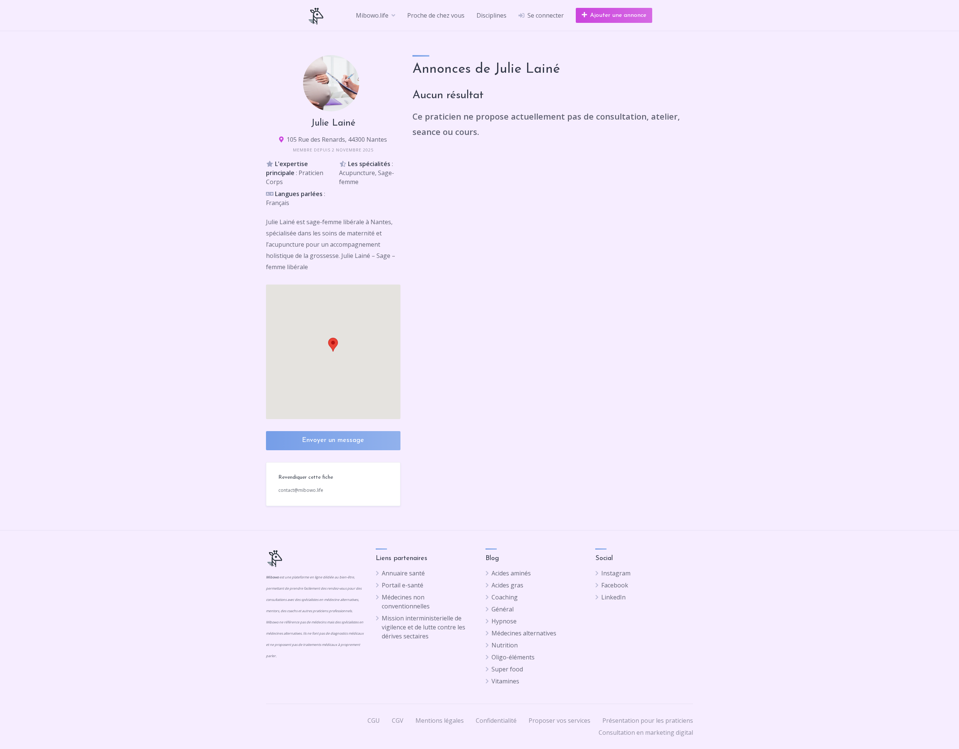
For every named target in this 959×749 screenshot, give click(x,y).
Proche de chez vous (436, 15)
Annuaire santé (403, 573)
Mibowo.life (372, 15)
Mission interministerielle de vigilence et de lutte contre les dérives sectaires (423, 627)
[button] (333, 345)
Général (502, 609)
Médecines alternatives (523, 633)
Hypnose (504, 621)
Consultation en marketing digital (646, 732)
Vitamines (505, 681)
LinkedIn (613, 597)
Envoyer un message (333, 440)
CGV (397, 720)
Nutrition (504, 645)
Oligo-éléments (513, 657)
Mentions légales (439, 720)
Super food (507, 669)
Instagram (615, 573)
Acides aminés (511, 573)
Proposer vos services (559, 720)
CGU (373, 720)
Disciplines (491, 15)
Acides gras (507, 585)
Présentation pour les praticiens (647, 720)
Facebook (614, 585)
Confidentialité (496, 720)
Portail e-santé (402, 585)
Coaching (504, 597)
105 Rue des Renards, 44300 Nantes (337, 139)
